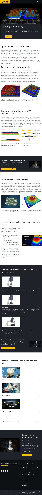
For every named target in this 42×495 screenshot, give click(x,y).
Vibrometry (24, 467)
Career (33, 474)
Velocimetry (24, 469)
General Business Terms (27, 491)
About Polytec (35, 467)
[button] (32, 240)
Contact (34, 476)
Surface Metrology (26, 472)
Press (33, 472)
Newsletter (24, 485)
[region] (32, 240)
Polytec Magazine (26, 483)
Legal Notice (36, 491)
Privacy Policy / (25, 492)
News (33, 469)
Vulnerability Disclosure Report (28, 493)
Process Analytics (26, 474)
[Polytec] (5, 1)
